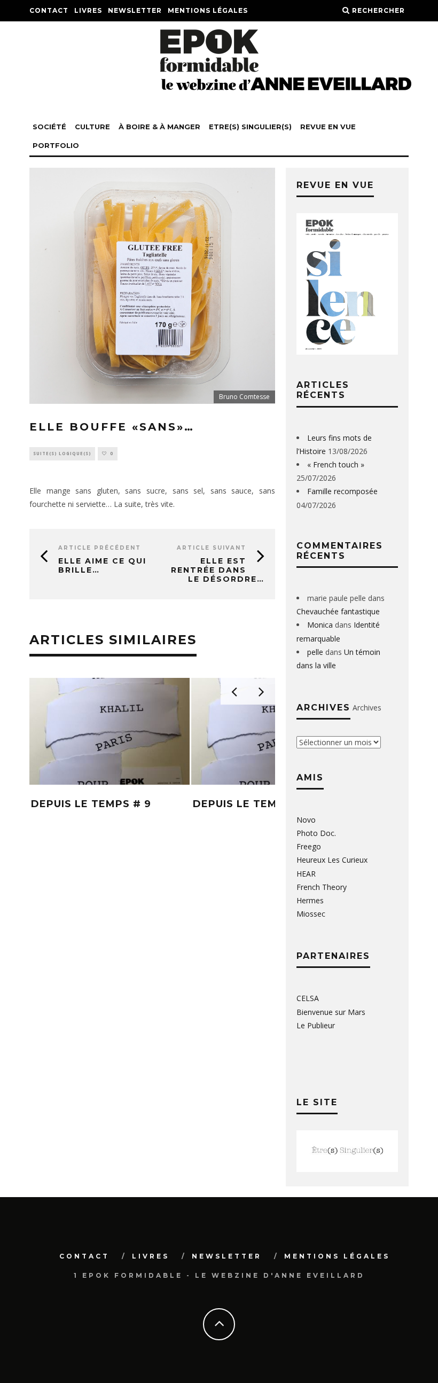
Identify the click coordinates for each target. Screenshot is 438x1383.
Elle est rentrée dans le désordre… (217, 570)
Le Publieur (315, 1025)
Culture (92, 126)
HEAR (306, 874)
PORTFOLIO (56, 145)
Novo (306, 820)
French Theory (321, 887)
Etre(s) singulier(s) (250, 126)
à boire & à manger (159, 126)
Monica (320, 625)
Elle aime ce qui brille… (102, 565)
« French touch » (335, 464)
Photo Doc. (316, 833)
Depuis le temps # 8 (253, 804)
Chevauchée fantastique (338, 611)
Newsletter (135, 10)
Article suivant (211, 547)
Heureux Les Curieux (331, 860)
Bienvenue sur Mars (330, 1012)
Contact (48, 10)
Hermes (310, 900)
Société (49, 126)
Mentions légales (208, 10)
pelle (315, 652)
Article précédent (99, 547)
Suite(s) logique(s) (62, 453)
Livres (88, 10)
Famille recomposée (342, 491)
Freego (308, 846)
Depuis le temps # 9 (91, 804)
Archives (367, 707)
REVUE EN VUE (328, 126)
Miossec (310, 914)
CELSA (307, 998)
